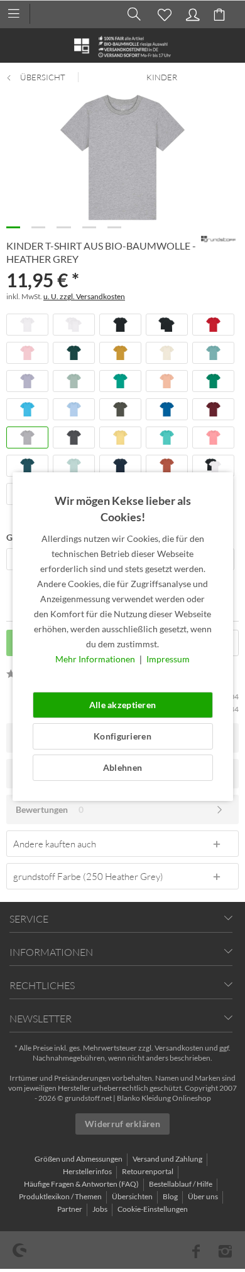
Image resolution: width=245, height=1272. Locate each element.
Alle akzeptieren (122, 704)
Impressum (168, 659)
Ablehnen (122, 767)
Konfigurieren (122, 736)
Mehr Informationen (96, 659)
